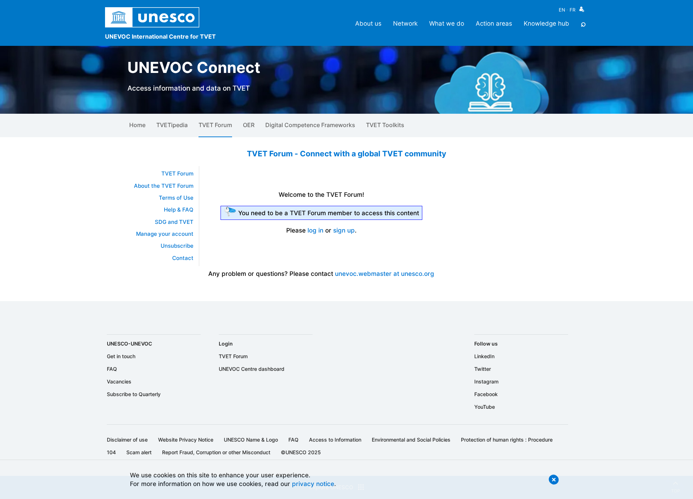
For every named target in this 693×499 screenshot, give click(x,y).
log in (315, 230)
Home (137, 125)
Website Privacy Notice (185, 440)
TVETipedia (172, 125)
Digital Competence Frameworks (310, 125)
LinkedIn (484, 356)
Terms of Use (176, 198)
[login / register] (581, 11)
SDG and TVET (174, 222)
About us (368, 23)
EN (562, 10)
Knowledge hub (546, 23)
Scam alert (139, 452)
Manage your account (164, 234)
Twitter (482, 369)
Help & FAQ (178, 210)
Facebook (486, 394)
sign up (344, 230)
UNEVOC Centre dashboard (251, 369)
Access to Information (335, 440)
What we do (446, 23)
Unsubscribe (177, 246)
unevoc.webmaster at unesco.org (384, 273)
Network (405, 23)
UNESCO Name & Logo (251, 440)
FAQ (112, 369)
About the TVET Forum (163, 186)
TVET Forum (215, 125)
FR (572, 10)
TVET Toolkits (385, 125)
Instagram (486, 381)
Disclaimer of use (127, 440)
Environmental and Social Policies (411, 440)
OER (248, 125)
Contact (182, 258)
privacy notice (313, 483)
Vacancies (119, 381)
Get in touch (121, 356)
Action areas (494, 23)
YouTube (484, 407)
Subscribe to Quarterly (134, 394)
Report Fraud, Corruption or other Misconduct (216, 452)
